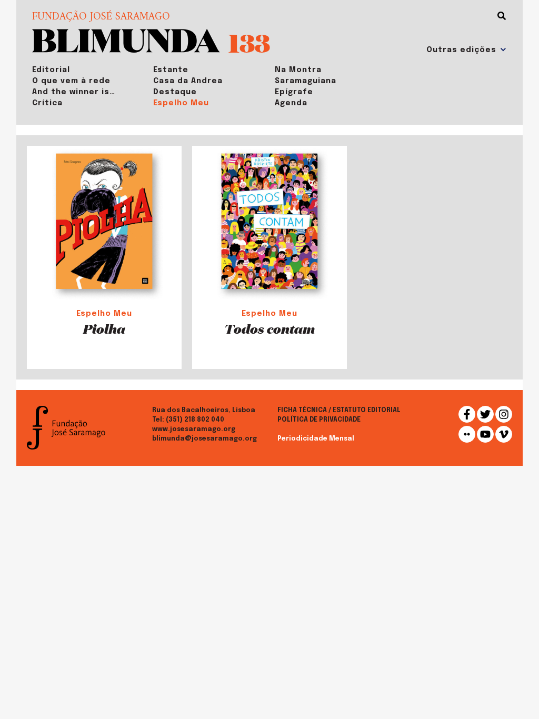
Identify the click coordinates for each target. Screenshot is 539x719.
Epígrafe (294, 92)
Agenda (291, 103)
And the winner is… (73, 92)
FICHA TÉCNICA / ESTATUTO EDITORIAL (339, 410)
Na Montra (298, 70)
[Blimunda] (126, 39)
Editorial (51, 70)
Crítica (47, 103)
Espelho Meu (181, 103)
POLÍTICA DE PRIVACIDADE (319, 420)
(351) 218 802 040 (195, 420)
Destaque (175, 92)
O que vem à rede (71, 81)
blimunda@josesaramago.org (204, 439)
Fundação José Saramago (101, 17)
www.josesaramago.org (193, 429)
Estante (170, 70)
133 (249, 42)
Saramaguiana (305, 81)
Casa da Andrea (188, 81)
